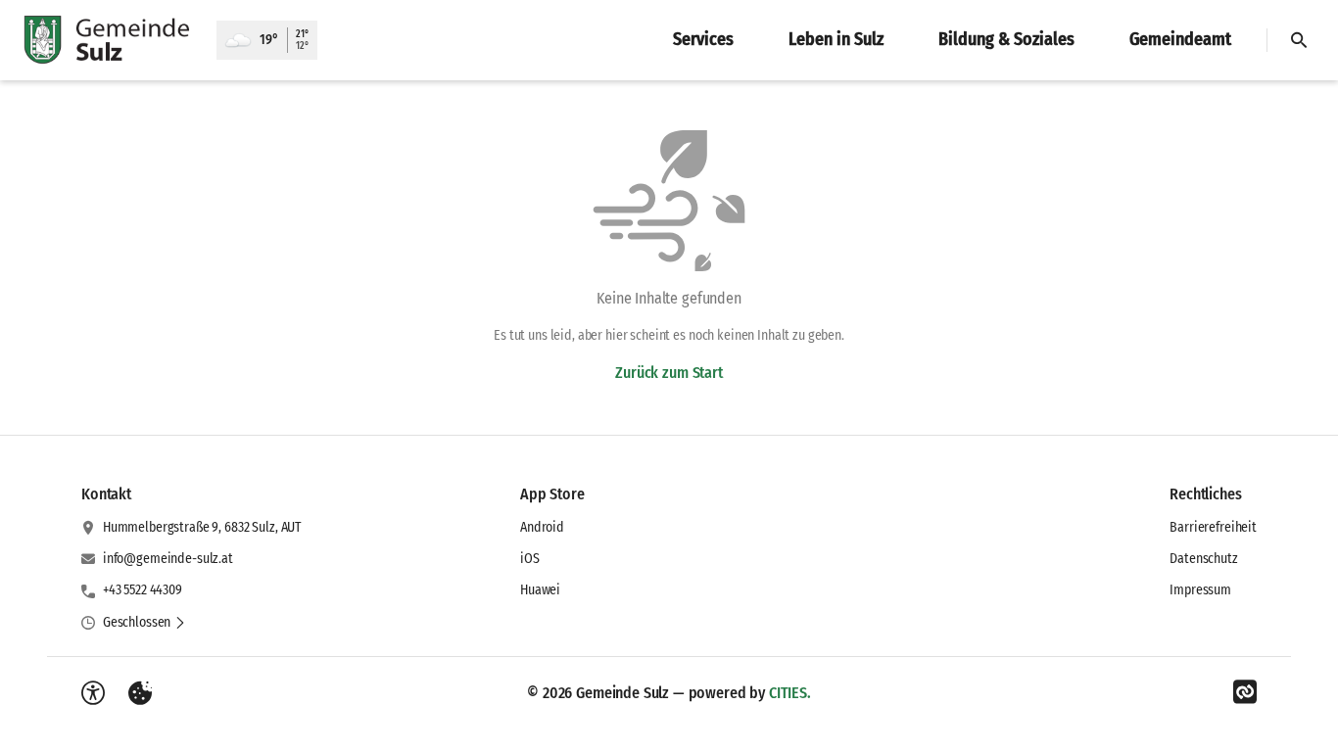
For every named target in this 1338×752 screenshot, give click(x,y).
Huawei (540, 590)
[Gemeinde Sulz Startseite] (108, 40)
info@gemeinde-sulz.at (168, 558)
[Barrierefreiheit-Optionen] (93, 693)
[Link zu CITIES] (1245, 692)
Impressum (1200, 590)
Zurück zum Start (668, 372)
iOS (530, 558)
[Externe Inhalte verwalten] (140, 693)
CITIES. (790, 692)
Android (542, 527)
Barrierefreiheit (1213, 527)
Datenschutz (1203, 558)
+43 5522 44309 (142, 590)
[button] (144, 623)
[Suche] (1298, 40)
